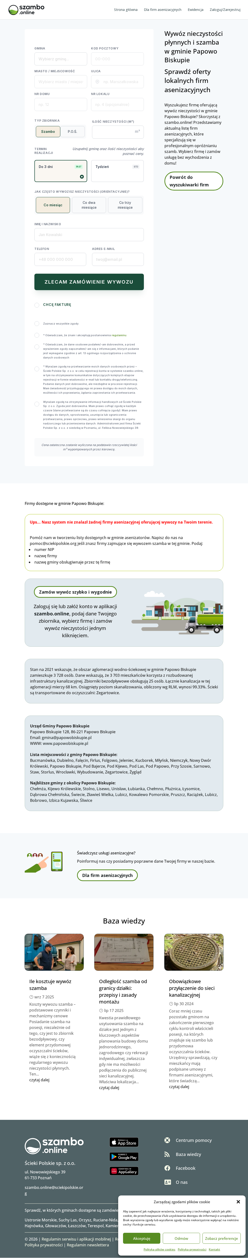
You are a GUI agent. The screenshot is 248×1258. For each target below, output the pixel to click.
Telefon (41, 249)
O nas (182, 1182)
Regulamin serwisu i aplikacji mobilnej (76, 1239)
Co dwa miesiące (89, 204)
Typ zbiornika (47, 120)
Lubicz (121, 794)
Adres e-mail (103, 249)
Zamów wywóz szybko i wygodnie (75, 592)
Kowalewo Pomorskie (149, 794)
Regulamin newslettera (88, 1245)
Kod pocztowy (104, 48)
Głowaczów (55, 1225)
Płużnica (172, 788)
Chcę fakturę (57, 305)
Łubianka (136, 788)
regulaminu (119, 335)
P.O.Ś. (72, 131)
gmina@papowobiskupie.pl (67, 737)
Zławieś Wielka (100, 794)
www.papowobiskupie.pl (65, 743)
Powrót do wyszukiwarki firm (189, 181)
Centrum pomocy (194, 1140)
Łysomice (191, 788)
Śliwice (86, 800)
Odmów (181, 1238)
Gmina (39, 48)
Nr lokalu (100, 94)
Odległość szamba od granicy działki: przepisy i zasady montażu (123, 991)
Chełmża (38, 788)
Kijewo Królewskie (64, 788)
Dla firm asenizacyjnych (162, 10)
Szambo (48, 131)
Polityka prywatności (192, 1249)
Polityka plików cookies (159, 1249)
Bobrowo (38, 800)
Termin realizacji (43, 151)
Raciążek (195, 794)
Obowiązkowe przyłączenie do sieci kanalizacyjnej (192, 988)
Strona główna (126, 10)
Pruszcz (178, 794)
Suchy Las (68, 1220)
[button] (238, 1201)
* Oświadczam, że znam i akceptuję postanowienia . (85, 335)
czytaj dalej (39, 1080)
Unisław (118, 788)
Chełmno (155, 788)
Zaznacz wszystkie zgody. (61, 323)
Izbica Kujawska (63, 800)
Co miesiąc (53, 205)
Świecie (78, 794)
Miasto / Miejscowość (54, 71)
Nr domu (42, 94)
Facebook (185, 1168)
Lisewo (103, 788)
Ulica (96, 71)
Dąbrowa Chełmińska (49, 794)
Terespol (96, 1225)
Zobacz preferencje (221, 1238)
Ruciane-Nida (105, 1220)
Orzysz (85, 1220)
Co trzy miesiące (125, 204)
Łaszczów (77, 1225)
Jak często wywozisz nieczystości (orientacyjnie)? (82, 191)
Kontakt (214, 1249)
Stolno (89, 788)
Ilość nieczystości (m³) (113, 121)
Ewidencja (195, 10)
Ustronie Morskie (41, 1220)
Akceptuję (141, 1238)
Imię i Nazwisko (47, 224)
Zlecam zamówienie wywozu (89, 282)
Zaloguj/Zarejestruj (225, 10)
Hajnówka (34, 1225)
